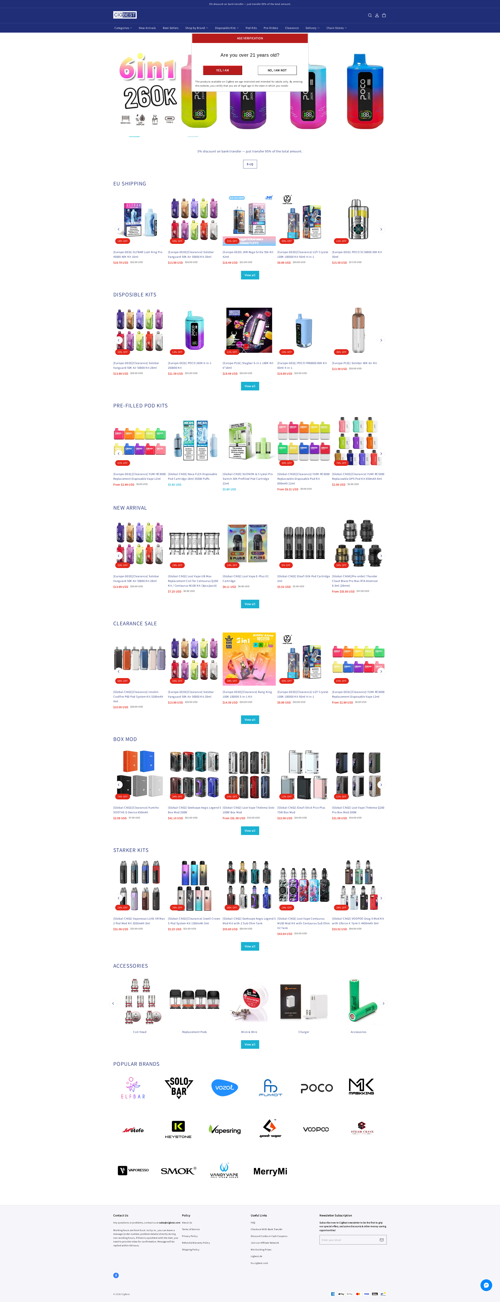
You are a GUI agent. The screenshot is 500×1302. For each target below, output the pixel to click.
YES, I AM (222, 70)
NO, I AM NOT (277, 70)
